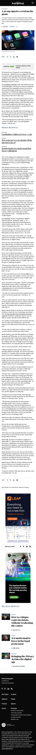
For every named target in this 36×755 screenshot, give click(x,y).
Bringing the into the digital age (22, 659)
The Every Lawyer (16, 713)
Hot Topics (5, 694)
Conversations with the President (21, 715)
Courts (4, 708)
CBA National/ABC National (19, 666)
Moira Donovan (16, 648)
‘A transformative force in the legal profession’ (21, 641)
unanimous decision (10, 84)
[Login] (16, 26)
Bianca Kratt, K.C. (17, 630)
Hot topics (5, 9)
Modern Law (15, 719)
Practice (4, 704)
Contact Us (5, 681)
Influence (4, 132)
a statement (6, 218)
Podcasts (14, 708)
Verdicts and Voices (17, 710)
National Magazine (7, 678)
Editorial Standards (8, 683)
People (13, 635)
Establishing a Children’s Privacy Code (17, 134)
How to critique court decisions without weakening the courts (22, 621)
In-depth (13, 694)
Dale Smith (5, 26)
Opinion (4, 138)
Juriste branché (16, 717)
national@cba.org (7, 748)
